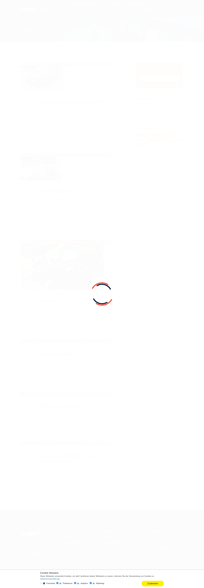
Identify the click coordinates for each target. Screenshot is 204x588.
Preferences (68, 583)
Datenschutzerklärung (50, 579)
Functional (50, 583)
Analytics (84, 583)
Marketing (100, 583)
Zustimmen (152, 583)
